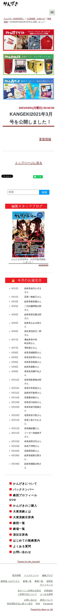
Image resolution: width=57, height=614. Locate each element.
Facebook (48, 603)
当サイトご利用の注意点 (29, 590)
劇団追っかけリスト (10, 581)
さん (32, 296)
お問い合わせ (22, 551)
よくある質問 (22, 546)
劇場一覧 (19, 528)
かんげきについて (25, 483)
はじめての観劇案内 (26, 540)
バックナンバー (23, 489)
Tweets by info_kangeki (28, 561)
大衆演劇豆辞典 (23, 517)
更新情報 (45, 139)
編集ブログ (47, 575)
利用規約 (48, 590)
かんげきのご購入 (25, 505)
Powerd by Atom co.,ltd (42, 609)
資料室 (49, 581)
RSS (38, 603)
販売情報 (16, 575)
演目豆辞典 (20, 534)
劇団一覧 (19, 523)
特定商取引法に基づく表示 (20, 603)
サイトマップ (46, 585)
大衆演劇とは (22, 511)
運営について (46, 600)
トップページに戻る (28, 163)
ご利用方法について (27, 594)
